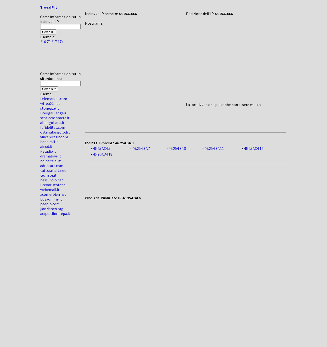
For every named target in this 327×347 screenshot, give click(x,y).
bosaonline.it (51, 199)
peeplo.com (50, 203)
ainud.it (46, 146)
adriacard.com (51, 165)
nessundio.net (51, 180)
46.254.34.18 (102, 154)
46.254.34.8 (177, 148)
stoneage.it (49, 108)
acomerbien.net (53, 194)
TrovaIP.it (48, 7)
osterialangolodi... (55, 132)
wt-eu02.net (50, 103)
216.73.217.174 (51, 41)
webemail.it (50, 189)
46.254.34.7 (141, 148)
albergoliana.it (52, 122)
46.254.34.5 (101, 148)
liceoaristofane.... (54, 184)
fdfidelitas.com (52, 127)
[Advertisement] (54, 59)
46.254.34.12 (253, 148)
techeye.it (48, 175)
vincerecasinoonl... (55, 136)
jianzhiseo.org (51, 208)
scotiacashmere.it (55, 117)
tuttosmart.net (53, 170)
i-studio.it (48, 151)
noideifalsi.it (50, 160)
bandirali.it (49, 141)
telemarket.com (53, 98)
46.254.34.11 (214, 148)
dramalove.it (50, 156)
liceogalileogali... (54, 113)
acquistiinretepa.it (55, 213)
